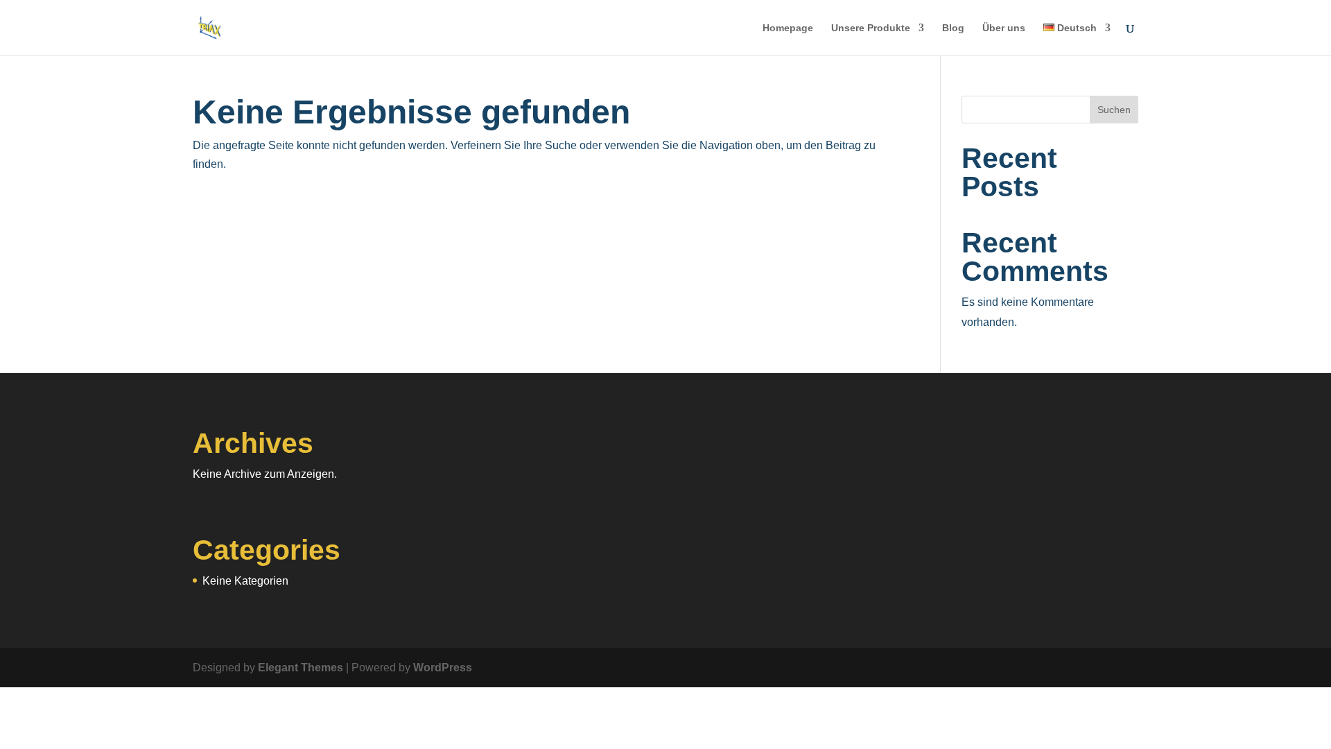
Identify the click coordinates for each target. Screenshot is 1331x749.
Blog (953, 28)
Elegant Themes (300, 667)
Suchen (1114, 109)
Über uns (1003, 28)
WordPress (442, 667)
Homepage (788, 28)
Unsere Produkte (870, 28)
